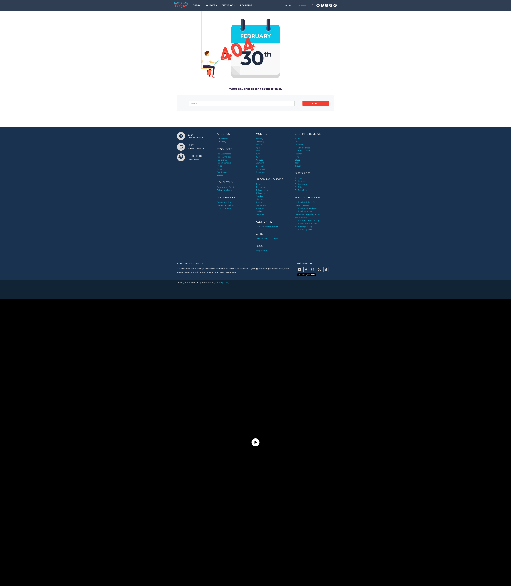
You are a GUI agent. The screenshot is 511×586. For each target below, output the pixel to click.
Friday (259, 211)
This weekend (262, 190)
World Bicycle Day (303, 226)
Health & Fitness (302, 148)
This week (260, 193)
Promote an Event (225, 187)
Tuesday (259, 202)
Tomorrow (261, 187)
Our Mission (222, 138)
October (260, 166)
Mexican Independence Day (307, 214)
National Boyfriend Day (306, 208)
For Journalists (224, 157)
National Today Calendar (267, 226)
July (258, 157)
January (259, 138)
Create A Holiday (224, 202)
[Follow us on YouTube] (318, 5)
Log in (287, 5)
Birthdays (227, 5)
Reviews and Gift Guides (267, 238)
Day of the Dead (302, 205)
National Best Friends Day (307, 220)
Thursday (260, 208)
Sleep (297, 160)
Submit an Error (224, 190)
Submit (315, 103)
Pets (297, 157)
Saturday (260, 214)
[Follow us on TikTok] (335, 5)
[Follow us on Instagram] (326, 5)
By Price (299, 187)
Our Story (221, 141)
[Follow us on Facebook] (322, 5)
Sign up (302, 5)
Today (196, 5)
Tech (297, 163)
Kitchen (298, 154)
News (219, 169)
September (261, 163)
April (258, 148)
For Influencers (224, 163)
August (259, 160)
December (261, 172)
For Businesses (224, 154)
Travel (298, 166)
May (258, 151)
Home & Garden (302, 151)
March (259, 145)
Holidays (210, 5)
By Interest (300, 181)
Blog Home (261, 250)
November (261, 169)
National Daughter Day (306, 223)
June (258, 154)
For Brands (222, 160)
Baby (297, 138)
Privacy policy (223, 282)
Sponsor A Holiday (225, 205)
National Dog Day (303, 229)
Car (296, 141)
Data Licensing (224, 208)
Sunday (259, 196)
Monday (259, 199)
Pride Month (301, 217)
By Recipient (301, 190)
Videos (220, 175)
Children (299, 145)
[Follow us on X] (330, 5)
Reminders (246, 5)
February (260, 141)
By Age (298, 178)
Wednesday (261, 205)
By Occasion (301, 184)
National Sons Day (303, 211)
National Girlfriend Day (306, 202)
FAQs (219, 166)
